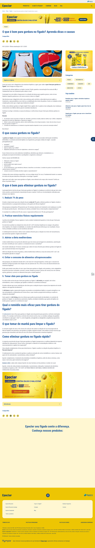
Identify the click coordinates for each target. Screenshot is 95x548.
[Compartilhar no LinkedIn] (11, 41)
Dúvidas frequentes (67, 503)
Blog (55, 6)
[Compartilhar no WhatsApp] (18, 41)
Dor (89, 83)
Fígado (11, 11)
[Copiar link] (3, 41)
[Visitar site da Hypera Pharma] (88, 495)
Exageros (80, 83)
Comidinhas (70, 83)
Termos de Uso (6, 522)
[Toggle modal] (92, 5)
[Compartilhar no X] (14, 41)
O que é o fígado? (37, 6)
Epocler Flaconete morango (11, 507)
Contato (64, 507)
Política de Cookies (64, 522)
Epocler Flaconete (9, 503)
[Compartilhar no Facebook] (7, 41)
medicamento (7, 314)
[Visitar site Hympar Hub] (6, 541)
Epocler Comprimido (10, 510)
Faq (61, 6)
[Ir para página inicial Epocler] (7, 495)
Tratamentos (79, 79)
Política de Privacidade (31, 522)
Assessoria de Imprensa (87, 522)
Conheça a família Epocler (79, 67)
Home (3, 11)
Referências (7, 404)
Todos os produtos (10, 513)
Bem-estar (70, 88)
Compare (48, 6)
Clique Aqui (44, 541)
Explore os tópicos (9, 80)
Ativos (79, 88)
